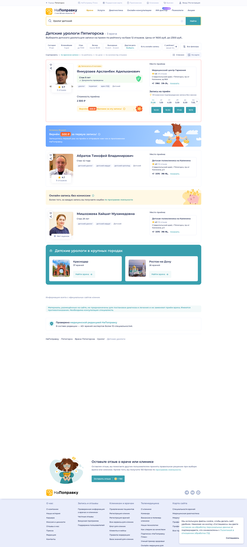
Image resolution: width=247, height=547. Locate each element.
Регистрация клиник (119, 513)
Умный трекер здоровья (153, 541)
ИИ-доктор (162, 10)
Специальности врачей (184, 509)
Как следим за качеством (153, 529)
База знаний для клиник (121, 539)
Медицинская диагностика (186, 513)
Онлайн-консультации (139, 10)
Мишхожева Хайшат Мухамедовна (106, 214)
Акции (191, 10)
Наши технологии (149, 525)
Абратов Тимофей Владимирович (105, 156)
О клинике (146, 509)
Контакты (50, 539)
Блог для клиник (117, 526)
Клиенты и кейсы (117, 530)
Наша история (53, 513)
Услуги (101, 10)
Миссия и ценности (55, 522)
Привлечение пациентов (121, 509)
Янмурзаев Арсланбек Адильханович (108, 71)
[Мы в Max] (198, 492)
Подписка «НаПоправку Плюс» (153, 535)
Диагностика (116, 10)
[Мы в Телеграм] (187, 492)
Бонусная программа (88, 521)
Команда (145, 513)
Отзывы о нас (52, 526)
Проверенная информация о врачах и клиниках (91, 510)
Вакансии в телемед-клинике (151, 519)
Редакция (51, 535)
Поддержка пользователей (91, 525)
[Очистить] (182, 21)
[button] (116, 21)
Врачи (89, 10)
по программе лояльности (119, 199)
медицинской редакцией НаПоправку (93, 322)
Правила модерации (119, 535)
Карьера (50, 518)
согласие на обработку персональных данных (206, 527)
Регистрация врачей (119, 518)
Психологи (177, 10)
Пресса (49, 530)
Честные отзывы (85, 516)
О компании (52, 509)
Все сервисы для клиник (121, 522)
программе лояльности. (168, 469)
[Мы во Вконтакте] (192, 492)
